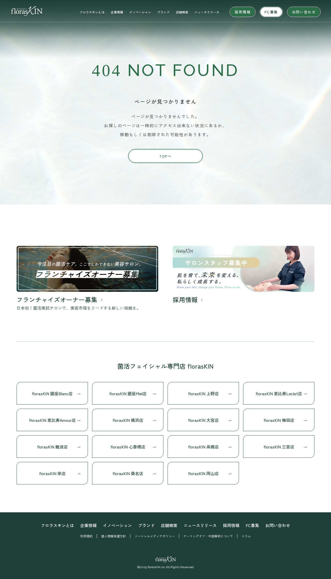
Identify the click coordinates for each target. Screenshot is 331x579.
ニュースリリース (206, 12)
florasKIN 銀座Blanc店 (52, 393)
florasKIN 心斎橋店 (127, 447)
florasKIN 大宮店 (203, 420)
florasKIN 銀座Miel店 (128, 393)
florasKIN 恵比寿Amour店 (52, 420)
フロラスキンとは (92, 12)
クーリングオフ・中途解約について (208, 536)
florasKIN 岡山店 (203, 473)
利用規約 (86, 536)
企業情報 (117, 12)
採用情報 (243, 11)
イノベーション (140, 12)
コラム (246, 536)
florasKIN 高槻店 (203, 447)
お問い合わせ (304, 11)
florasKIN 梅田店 (279, 420)
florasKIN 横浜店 (127, 420)
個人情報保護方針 (113, 536)
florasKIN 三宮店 (279, 447)
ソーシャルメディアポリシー (154, 536)
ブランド (163, 12)
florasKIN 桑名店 (127, 473)
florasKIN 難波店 (52, 447)
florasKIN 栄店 (52, 473)
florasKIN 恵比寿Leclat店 (278, 393)
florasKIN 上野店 (203, 393)
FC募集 (271, 11)
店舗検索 (182, 12)
